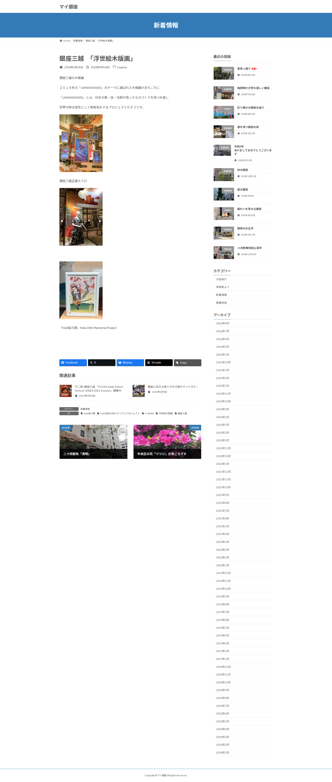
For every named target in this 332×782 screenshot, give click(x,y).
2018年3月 (222, 737)
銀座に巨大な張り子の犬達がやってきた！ (173, 386)
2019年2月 (222, 651)
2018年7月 (222, 705)
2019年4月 (222, 635)
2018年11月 (223, 674)
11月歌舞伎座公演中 (249, 248)
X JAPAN (149, 413)
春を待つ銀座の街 (248, 127)
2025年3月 (222, 378)
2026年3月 (222, 346)
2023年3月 (222, 432)
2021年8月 (222, 502)
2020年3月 (222, 549)
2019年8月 (222, 604)
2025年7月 (222, 370)
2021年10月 (223, 487)
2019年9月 (222, 596)
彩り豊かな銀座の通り (250, 107)
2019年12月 (223, 573)
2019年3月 (222, 643)
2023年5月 (222, 424)
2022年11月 (223, 448)
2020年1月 (222, 565)
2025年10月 (223, 362)
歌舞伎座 (221, 302)
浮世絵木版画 (166, 413)
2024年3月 (222, 409)
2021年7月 (222, 510)
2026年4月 (222, 339)
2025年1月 (222, 385)
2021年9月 (222, 495)
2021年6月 (222, 518)
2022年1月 (222, 463)
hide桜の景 (89, 413)
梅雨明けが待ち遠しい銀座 (253, 88)
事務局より (223, 287)
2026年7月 (222, 331)
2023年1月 (222, 440)
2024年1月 (222, 417)
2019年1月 (222, 659)
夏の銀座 (242, 189)
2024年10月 (223, 401)
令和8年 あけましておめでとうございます (267, 150)
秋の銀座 (242, 170)
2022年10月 (223, 456)
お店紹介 (221, 279)
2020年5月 (222, 541)
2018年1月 (222, 752)
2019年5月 (222, 627)
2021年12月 (223, 471)
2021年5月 (222, 526)
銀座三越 (182, 413)
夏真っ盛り (247, 68)
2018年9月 (222, 690)
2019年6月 (222, 619)
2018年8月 (222, 698)
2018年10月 (223, 682)
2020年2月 (222, 557)
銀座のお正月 (245, 228)
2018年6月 (222, 713)
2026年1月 (222, 354)
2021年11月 (223, 479)
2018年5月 (222, 721)
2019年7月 (222, 612)
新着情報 (85, 409)
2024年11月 (223, 393)
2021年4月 (222, 534)
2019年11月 (223, 580)
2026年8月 (222, 323)
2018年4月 (222, 729)
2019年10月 (223, 588)
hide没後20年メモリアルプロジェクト (120, 413)
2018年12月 (223, 666)
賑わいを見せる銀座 (249, 208)
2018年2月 (222, 744)
